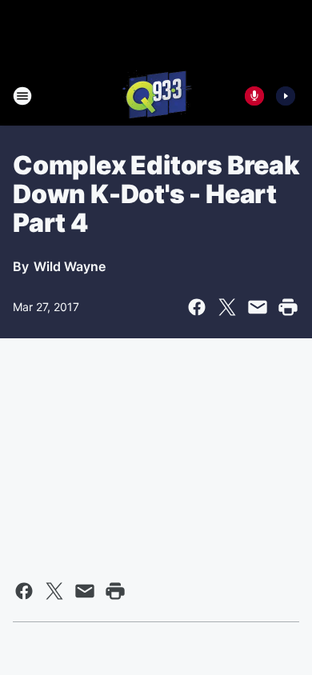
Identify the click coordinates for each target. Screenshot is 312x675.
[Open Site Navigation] (22, 96)
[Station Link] (156, 96)
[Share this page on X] (227, 307)
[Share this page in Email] (257, 307)
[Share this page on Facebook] (197, 307)
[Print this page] (288, 307)
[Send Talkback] (254, 96)
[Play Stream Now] (285, 96)
